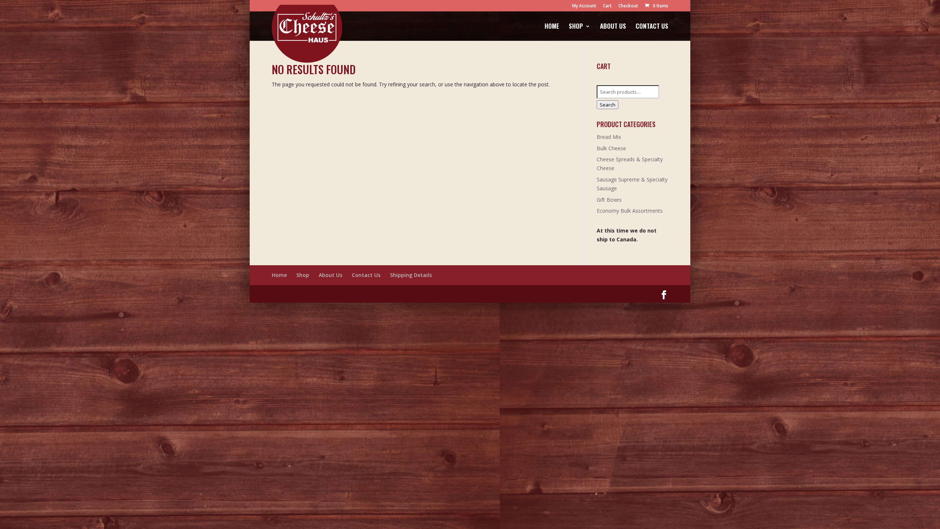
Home (552, 27)
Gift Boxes (609, 199)
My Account (584, 6)
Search (607, 104)
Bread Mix (609, 136)
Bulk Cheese (611, 148)
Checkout (628, 6)
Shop (576, 27)
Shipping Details (411, 274)
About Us (613, 27)
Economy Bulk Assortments (630, 210)
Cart (607, 6)
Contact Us (652, 27)
